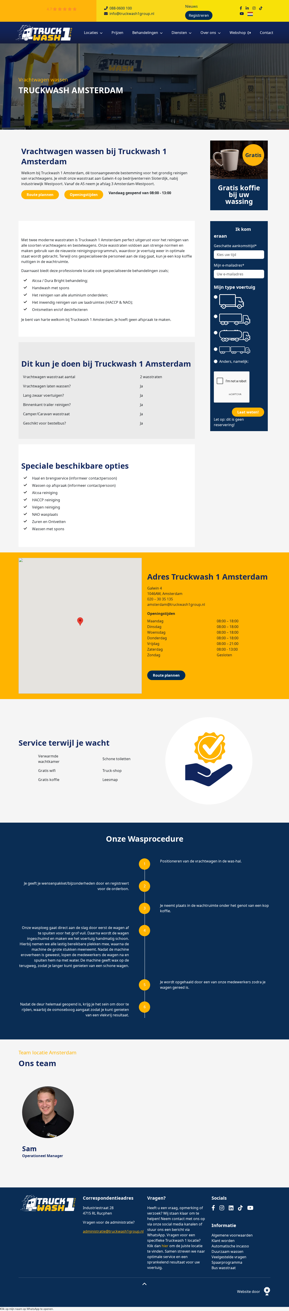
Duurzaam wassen (227, 1251)
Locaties (91, 32)
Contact (266, 32)
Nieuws (191, 6)
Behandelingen (145, 32)
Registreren (199, 15)
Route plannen (40, 194)
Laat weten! (248, 412)
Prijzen (117, 32)
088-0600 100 (121, 8)
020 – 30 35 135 (160, 599)
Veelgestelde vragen (229, 1256)
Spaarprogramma (227, 1262)
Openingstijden (84, 194)
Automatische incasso (230, 1246)
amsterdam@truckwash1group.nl (176, 604)
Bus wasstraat (224, 1267)
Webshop (238, 32)
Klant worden (223, 1240)
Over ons (208, 32)
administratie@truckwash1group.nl (113, 1231)
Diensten (179, 32)
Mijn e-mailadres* (229, 265)
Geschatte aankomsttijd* (235, 245)
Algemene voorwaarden (232, 1235)
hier (165, 1245)
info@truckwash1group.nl (132, 13)
